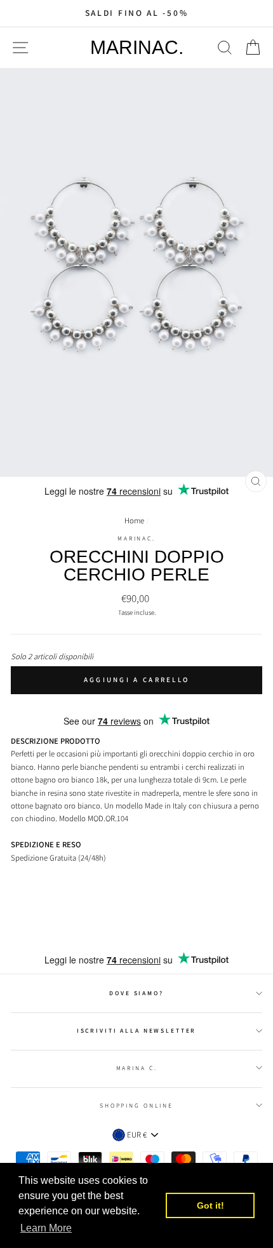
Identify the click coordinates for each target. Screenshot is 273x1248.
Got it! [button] (210, 1205)
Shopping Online (136, 1105)
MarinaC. (136, 47)
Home (134, 520)
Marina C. (136, 1068)
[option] (136, 13)
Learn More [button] (46, 1228)
